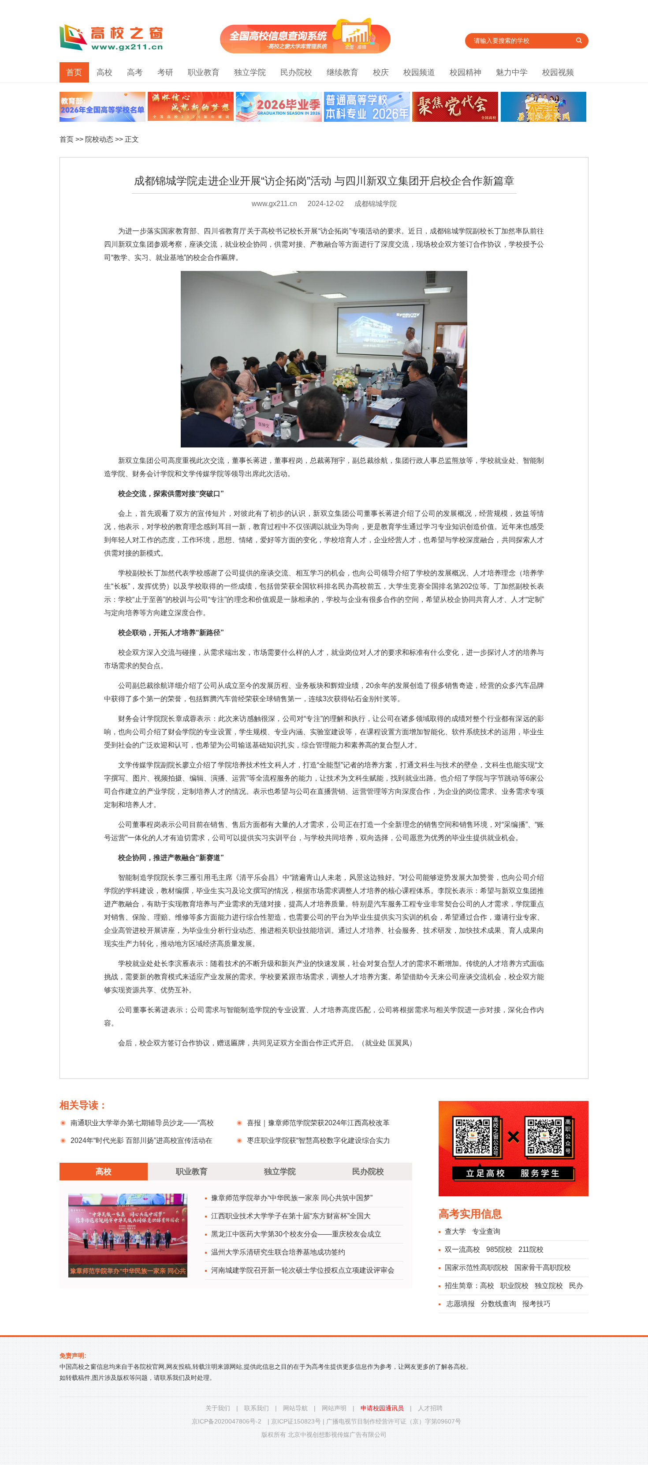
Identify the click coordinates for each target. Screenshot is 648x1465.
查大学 (455, 1231)
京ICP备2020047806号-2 (226, 1421)
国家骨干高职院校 (542, 1267)
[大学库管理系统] (305, 51)
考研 (165, 72)
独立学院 (250, 72)
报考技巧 (536, 1303)
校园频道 (419, 72)
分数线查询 (498, 1303)
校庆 (381, 72)
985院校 (499, 1249)
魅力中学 (512, 72)
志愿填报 (461, 1303)
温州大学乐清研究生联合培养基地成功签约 (278, 1252)
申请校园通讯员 (382, 1408)
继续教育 (342, 72)
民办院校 (296, 72)
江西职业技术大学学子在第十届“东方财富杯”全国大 (291, 1216)
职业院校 (514, 1285)
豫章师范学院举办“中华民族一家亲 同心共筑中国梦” (291, 1198)
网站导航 (295, 1408)
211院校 (531, 1249)
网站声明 (334, 1408)
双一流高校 (462, 1249)
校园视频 (558, 72)
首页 (74, 72)
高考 (135, 72)
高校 (104, 72)
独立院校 (549, 1285)
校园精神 (465, 72)
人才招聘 (430, 1408)
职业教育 (204, 72)
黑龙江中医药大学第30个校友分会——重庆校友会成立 (296, 1234)
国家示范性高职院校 (476, 1267)
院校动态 (99, 139)
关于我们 (217, 1408)
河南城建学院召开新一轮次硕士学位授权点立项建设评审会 (303, 1270)
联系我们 (256, 1408)
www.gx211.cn (274, 203)
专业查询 (486, 1231)
